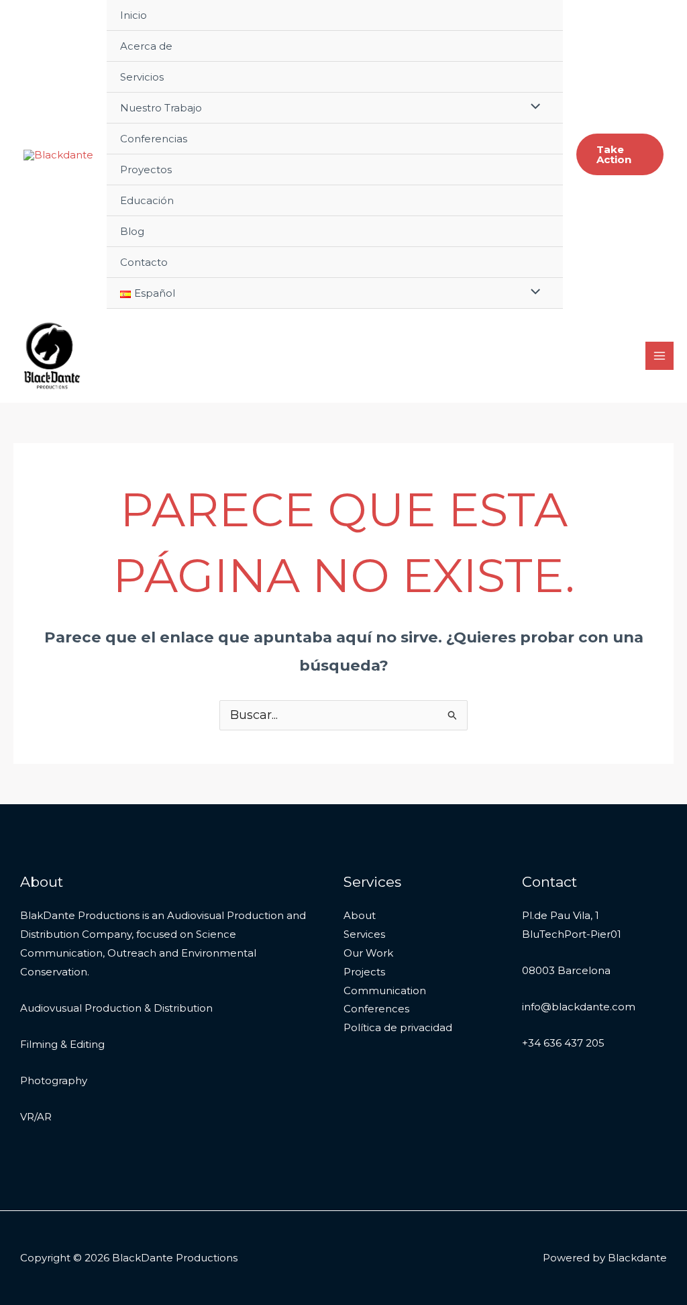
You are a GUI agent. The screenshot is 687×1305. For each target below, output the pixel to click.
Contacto (144, 262)
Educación (147, 200)
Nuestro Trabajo (161, 107)
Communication (385, 990)
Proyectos (146, 169)
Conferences (376, 1008)
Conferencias (153, 138)
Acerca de (146, 46)
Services (364, 934)
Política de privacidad (398, 1027)
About (360, 915)
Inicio (133, 15)
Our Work (368, 953)
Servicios (142, 76)
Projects (364, 971)
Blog (132, 231)
